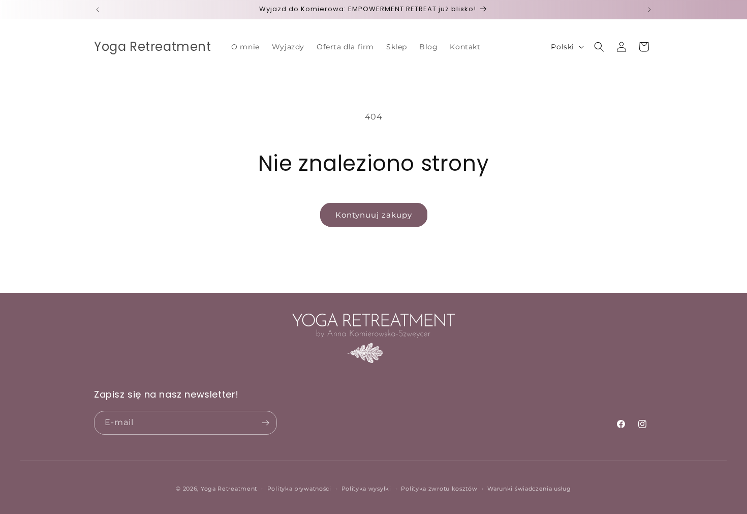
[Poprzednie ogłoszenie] (97, 9)
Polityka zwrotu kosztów (439, 488)
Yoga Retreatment (229, 488)
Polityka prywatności (299, 488)
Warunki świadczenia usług (529, 488)
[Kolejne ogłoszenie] (649, 9)
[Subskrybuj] (265, 423)
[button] (599, 47)
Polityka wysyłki (366, 488)
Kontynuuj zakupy (373, 215)
